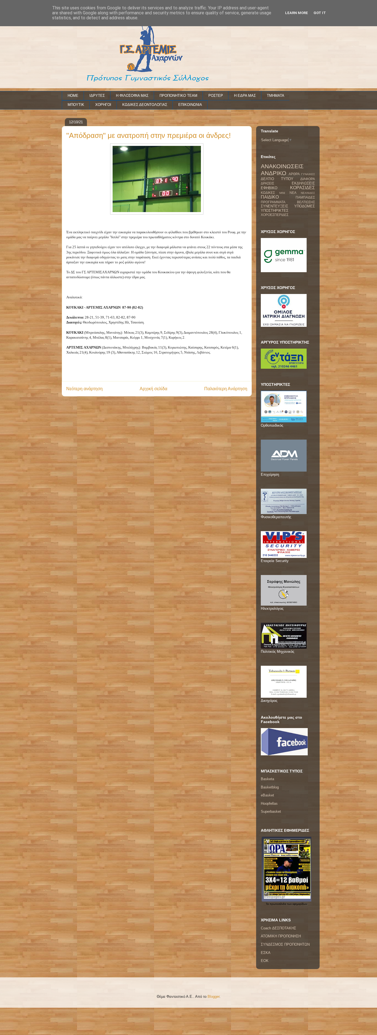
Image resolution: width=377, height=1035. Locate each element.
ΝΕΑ (293, 192)
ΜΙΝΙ (282, 192)
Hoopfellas (269, 803)
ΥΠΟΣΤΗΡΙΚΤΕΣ (274, 210)
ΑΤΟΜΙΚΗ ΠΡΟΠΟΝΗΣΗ (281, 936)
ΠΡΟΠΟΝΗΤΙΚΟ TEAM (178, 95)
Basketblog (270, 787)
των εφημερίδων (296, 903)
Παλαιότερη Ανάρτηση (225, 388)
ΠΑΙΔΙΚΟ (270, 197)
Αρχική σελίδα (153, 388)
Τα (268, 903)
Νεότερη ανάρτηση (84, 388)
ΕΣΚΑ (265, 953)
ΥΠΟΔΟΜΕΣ (304, 206)
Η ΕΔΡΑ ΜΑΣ (245, 95)
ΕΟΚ (265, 961)
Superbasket (271, 811)
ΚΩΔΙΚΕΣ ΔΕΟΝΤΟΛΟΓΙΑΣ (144, 105)
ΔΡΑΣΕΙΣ (267, 183)
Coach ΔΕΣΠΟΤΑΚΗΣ (278, 928)
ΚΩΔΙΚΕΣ (268, 192)
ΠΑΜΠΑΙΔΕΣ (305, 197)
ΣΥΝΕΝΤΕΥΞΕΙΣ (274, 206)
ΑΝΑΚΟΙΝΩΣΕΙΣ (282, 166)
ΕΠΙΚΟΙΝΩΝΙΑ (190, 105)
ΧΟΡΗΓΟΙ (103, 105)
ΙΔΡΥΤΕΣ (97, 95)
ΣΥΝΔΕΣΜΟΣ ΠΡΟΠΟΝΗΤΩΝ (285, 944)
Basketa (267, 779)
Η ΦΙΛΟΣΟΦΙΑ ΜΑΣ (132, 95)
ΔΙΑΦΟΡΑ (307, 179)
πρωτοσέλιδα (278, 903)
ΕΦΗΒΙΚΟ (269, 188)
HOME (73, 95)
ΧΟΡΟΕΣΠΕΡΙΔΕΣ (274, 214)
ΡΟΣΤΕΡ (215, 95)
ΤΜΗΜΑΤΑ (275, 95)
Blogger (213, 996)
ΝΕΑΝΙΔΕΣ (308, 192)
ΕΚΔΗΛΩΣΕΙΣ (303, 183)
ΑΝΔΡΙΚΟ (273, 173)
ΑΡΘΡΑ (294, 174)
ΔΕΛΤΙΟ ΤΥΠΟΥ (277, 179)
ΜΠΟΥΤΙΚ (76, 105)
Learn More (296, 13)
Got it (320, 13)
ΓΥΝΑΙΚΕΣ (308, 174)
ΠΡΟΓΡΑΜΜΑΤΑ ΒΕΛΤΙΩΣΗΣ (288, 202)
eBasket (267, 795)
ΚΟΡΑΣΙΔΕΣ (302, 187)
